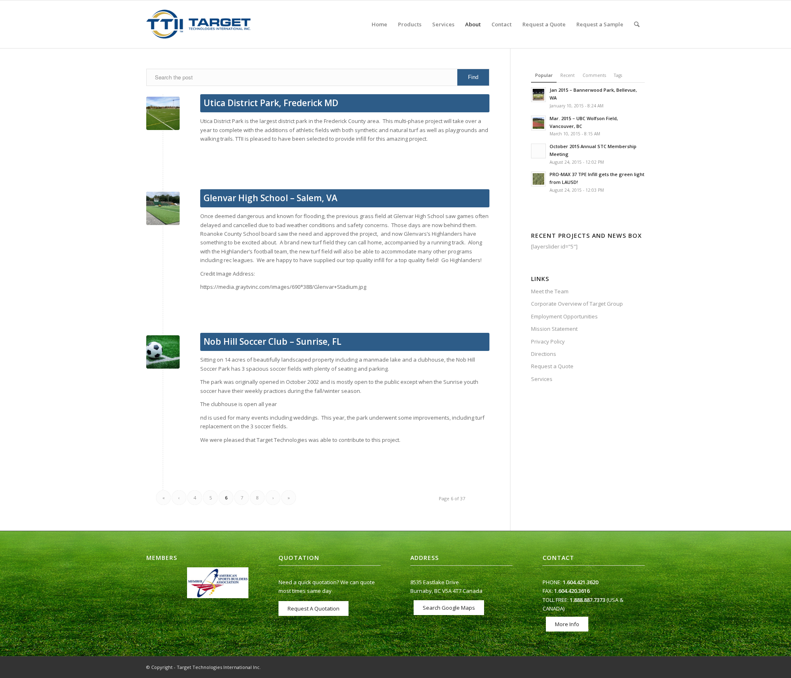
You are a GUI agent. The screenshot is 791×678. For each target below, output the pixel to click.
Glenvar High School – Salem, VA (270, 198)
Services (541, 379)
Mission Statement (554, 328)
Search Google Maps (449, 607)
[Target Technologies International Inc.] (198, 24)
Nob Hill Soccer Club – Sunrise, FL (273, 341)
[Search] (637, 24)
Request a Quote (552, 366)
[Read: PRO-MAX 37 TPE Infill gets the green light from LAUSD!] (538, 179)
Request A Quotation (313, 608)
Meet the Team (550, 291)
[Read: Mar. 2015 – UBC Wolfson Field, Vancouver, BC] (538, 123)
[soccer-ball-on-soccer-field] (163, 352)
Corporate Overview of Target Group (577, 303)
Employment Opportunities (564, 316)
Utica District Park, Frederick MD (271, 103)
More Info (567, 624)
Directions (543, 354)
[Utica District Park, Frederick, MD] (163, 113)
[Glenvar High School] (163, 208)
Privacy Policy (548, 341)
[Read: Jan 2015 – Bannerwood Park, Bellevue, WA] (538, 94)
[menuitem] (379, 24)
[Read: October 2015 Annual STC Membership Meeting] (538, 151)
